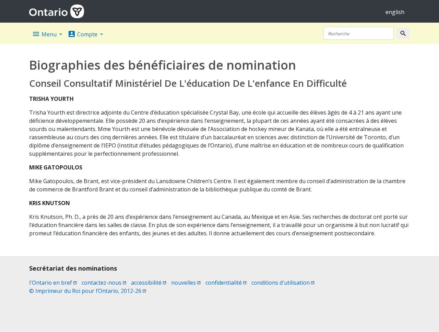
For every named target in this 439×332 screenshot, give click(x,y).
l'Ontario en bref (53, 282)
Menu (45, 34)
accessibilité (148, 282)
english (394, 12)
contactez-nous (104, 282)
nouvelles (186, 282)
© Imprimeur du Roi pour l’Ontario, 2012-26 (87, 291)
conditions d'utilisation (283, 282)
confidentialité (226, 282)
